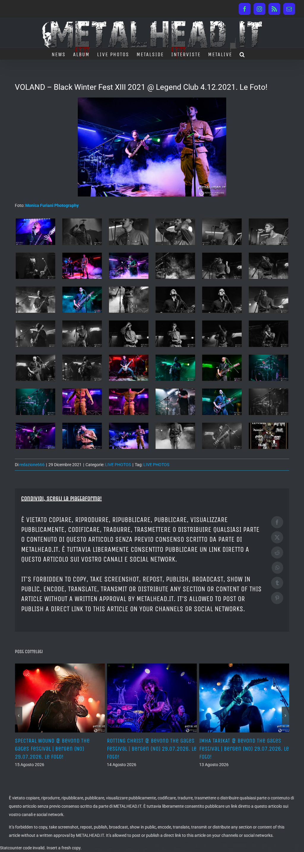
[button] (242, 54)
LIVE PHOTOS (118, 464)
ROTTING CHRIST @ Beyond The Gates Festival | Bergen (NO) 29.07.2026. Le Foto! (59, 748)
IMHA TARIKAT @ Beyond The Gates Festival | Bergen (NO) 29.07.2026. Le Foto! (152, 748)
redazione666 (32, 464)
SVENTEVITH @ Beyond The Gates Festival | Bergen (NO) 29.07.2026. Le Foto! (244, 748)
